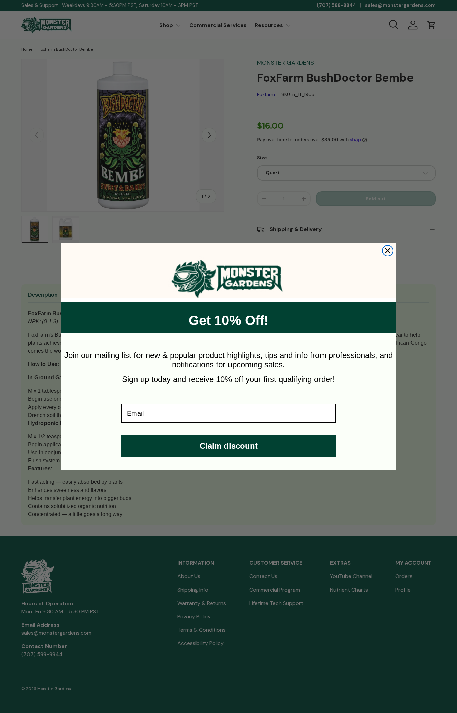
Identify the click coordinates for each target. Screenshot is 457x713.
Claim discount (229, 445)
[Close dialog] (387, 250)
